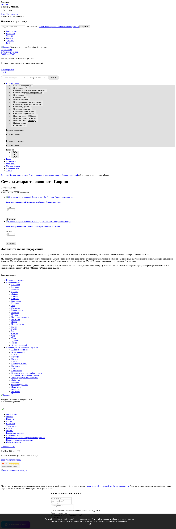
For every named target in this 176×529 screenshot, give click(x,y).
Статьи (9, 421)
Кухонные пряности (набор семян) (26, 373)
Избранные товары (9, 52)
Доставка (10, 40)
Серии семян (19, 125)
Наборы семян (19, 123)
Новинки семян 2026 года (24, 116)
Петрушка (15, 392)
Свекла (14, 333)
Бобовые (15, 289)
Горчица (15, 357)
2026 (15, 157)
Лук (13, 305)
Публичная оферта (14, 442)
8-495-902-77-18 (8, 54)
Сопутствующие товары (24, 114)
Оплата (9, 38)
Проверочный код (59, 513)
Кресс (13, 368)
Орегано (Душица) (19, 385)
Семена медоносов (21, 109)
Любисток (15, 380)
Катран (14, 359)
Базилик (15, 354)
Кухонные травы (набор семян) (25, 375)
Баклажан (15, 285)
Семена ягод (18, 95)
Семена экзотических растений (27, 104)
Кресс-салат (16, 371)
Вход (3, 14)
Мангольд (15, 308)
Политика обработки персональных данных (25, 438)
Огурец (14, 315)
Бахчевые (15, 287)
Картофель (16, 301)
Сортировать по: (8, 188)
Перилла (15, 389)
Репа (13, 331)
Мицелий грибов (20, 100)
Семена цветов (19, 97)
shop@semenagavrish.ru (11, 460)
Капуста (15, 299)
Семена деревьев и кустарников (27, 102)
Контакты (10, 33)
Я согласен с (53, 26)
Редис (13, 326)
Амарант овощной (70, 175)
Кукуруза (15, 303)
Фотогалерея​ (11, 426)
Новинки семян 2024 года (24, 120)
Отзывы (9, 431)
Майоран (15, 382)
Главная (4, 175)
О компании (11, 31)
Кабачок (15, 296)
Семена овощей (20, 88)
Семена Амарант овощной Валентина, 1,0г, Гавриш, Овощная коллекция (33, 202)
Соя (13, 336)
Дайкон (14, 294)
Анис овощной (18, 352)
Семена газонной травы (23, 111)
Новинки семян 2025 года (24, 118)
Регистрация (12, 14)
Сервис (9, 36)
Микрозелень (17, 310)
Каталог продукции (22, 86)
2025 (15, 154)
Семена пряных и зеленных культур (29, 90)
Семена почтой (13, 435)
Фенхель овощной (19, 345)
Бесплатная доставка (15, 433)
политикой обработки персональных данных (59, 26)
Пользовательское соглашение (19, 440)
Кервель (14, 361)
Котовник (15, 366)
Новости (10, 419)
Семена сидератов (21, 107)
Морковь (15, 312)
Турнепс (15, 340)
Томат (14, 338)
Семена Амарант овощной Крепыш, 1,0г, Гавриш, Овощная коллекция (33, 226)
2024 (15, 152)
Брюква (14, 292)
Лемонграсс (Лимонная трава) (24, 378)
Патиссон (15, 319)
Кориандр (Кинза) (19, 364)
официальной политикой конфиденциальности (108, 486)
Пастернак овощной (20, 317)
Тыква (14, 343)
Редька (14, 329)
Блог (8, 43)
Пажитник (16, 387)
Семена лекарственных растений (27, 93)
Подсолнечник (17, 324)
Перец (14, 322)
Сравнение (6, 49)
